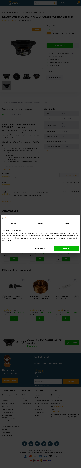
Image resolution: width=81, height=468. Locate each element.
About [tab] (67, 223)
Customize (39, 249)
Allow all (66, 249)
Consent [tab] (14, 223)
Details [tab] (40, 223)
